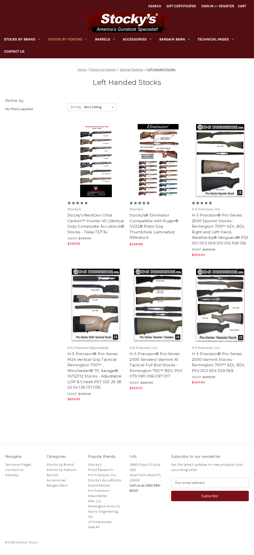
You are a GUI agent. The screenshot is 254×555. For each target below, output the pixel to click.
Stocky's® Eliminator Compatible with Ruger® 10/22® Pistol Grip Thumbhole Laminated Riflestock (153, 226)
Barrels (102, 39)
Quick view (92, 152)
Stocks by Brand (19, 39)
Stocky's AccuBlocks (105, 480)
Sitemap (12, 475)
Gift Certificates (181, 6)
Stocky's (95, 464)
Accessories (135, 39)
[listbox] (100, 107)
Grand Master (99, 485)
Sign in (207, 6)
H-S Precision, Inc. (102, 475)
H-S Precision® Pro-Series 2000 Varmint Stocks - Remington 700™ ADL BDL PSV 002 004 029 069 (218, 362)
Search (154, 6)
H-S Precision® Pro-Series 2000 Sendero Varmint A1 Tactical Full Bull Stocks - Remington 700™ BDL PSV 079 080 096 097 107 (155, 364)
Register (226, 6)
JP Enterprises (100, 522)
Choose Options (96, 169)
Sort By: (76, 107)
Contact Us (14, 51)
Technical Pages (213, 39)
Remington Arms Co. (104, 506)
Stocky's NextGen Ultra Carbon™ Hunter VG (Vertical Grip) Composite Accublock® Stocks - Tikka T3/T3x (96, 223)
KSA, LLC (94, 501)
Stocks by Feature (65, 39)
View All (94, 527)
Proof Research (100, 470)
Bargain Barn (172, 39)
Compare (94, 161)
